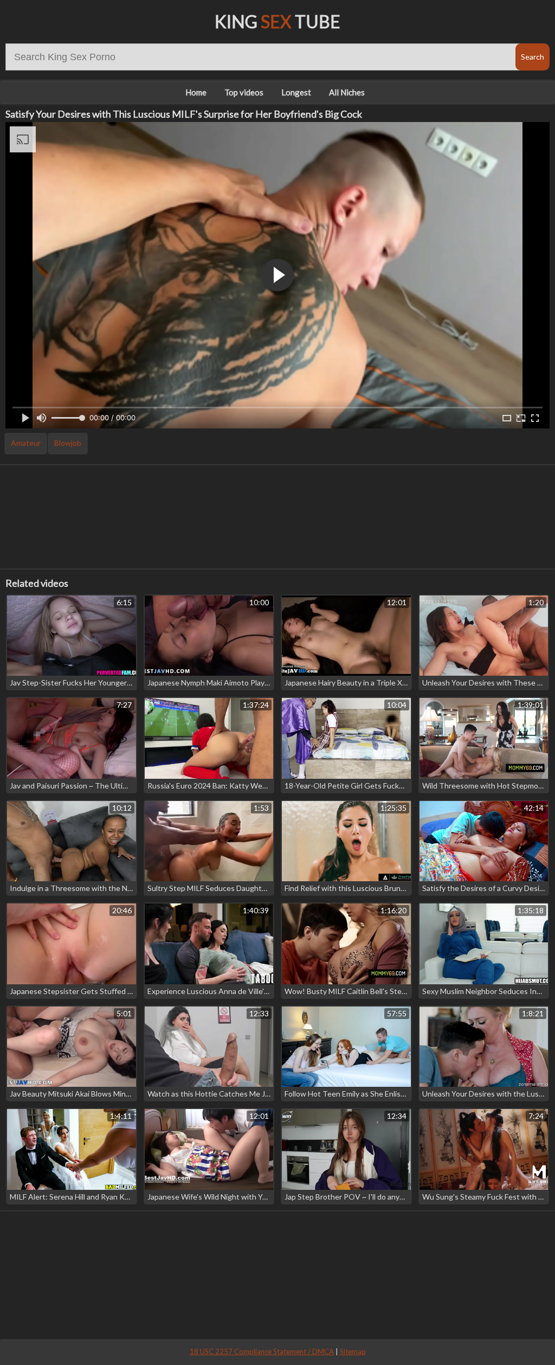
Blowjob (67, 442)
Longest (296, 92)
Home (195, 92)
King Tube (277, 21)
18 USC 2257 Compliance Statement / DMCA (262, 1351)
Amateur (26, 442)
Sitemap (353, 1351)
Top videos (243, 92)
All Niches (347, 92)
